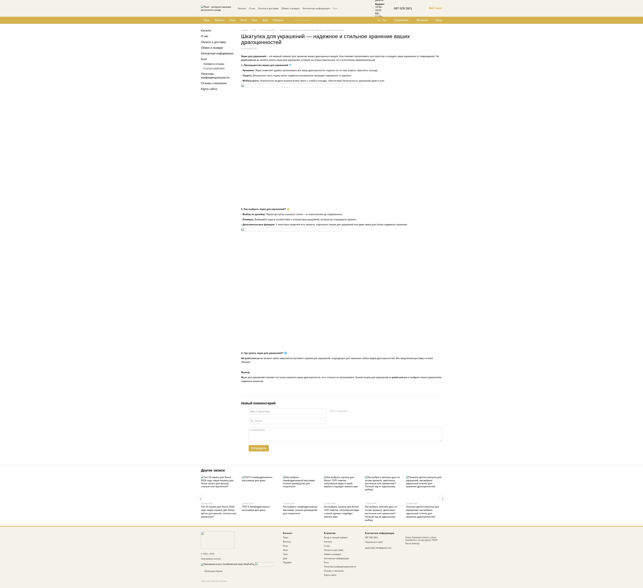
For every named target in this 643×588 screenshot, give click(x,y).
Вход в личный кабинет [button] (336, 537)
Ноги (243, 20)
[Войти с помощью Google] (356, 411)
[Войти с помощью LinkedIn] (361, 411)
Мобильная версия (213, 571)
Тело (254, 20)
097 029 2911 (403, 8)
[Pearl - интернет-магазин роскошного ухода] (217, 540)
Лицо (206, 20)
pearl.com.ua (252, 358)
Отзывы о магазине (214, 83)
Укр (379, 20)
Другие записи (213, 470)
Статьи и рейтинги (213, 68)
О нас (252, 8)
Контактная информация (316, 8)
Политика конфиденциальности (340, 566)
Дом (265, 20)
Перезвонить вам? (374, 542)
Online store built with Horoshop (214, 581)
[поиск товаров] (292, 20)
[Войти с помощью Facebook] (351, 411)
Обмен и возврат (290, 8)
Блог (335, 8)
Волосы (220, 20)
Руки (232, 20)
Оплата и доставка (268, 8)
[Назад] (201, 499)
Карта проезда (412, 543)
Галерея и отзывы (213, 63)
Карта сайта (209, 89)
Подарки (278, 20)
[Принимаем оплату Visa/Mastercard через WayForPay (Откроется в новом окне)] (227, 564)
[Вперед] (442, 499)
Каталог (242, 8)
